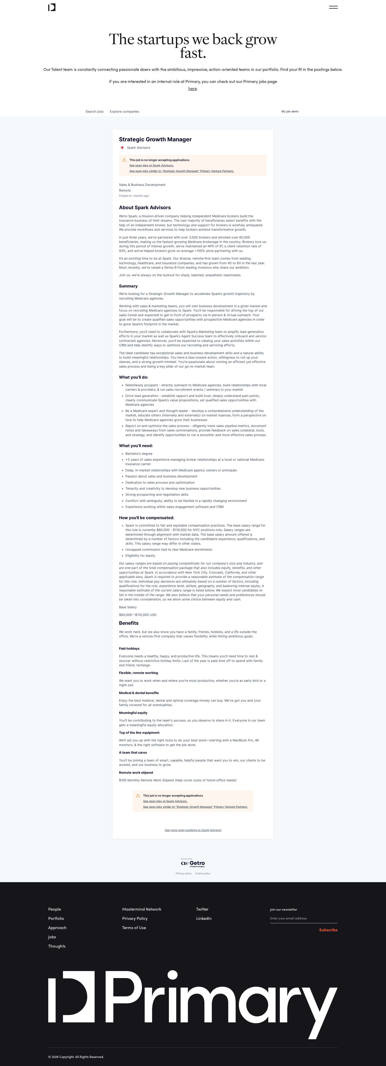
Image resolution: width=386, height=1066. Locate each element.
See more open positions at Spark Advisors (193, 830)
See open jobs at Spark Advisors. (151, 165)
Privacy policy (184, 873)
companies (124, 111)
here (192, 88)
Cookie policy (202, 873)
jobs (95, 111)
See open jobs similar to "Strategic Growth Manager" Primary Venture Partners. (181, 171)
